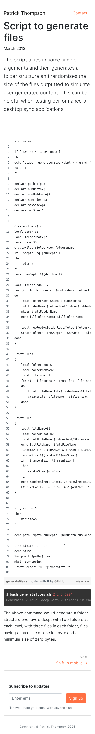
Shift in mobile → (71, 662)
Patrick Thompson (24, 13)
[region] (47, 357)
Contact (80, 12)
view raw (82, 581)
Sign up (76, 698)
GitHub (59, 581)
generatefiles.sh (18, 581)
